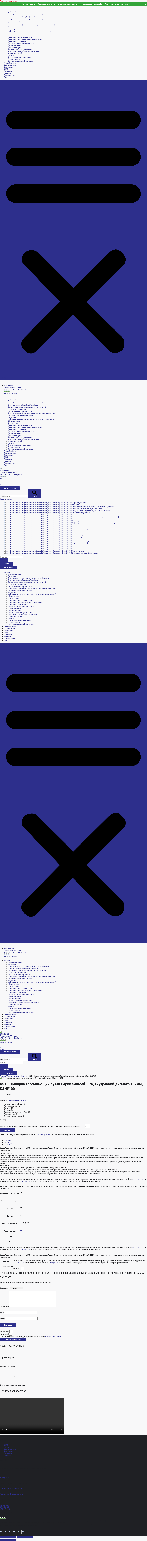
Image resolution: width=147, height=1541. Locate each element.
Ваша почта (4, 1334)
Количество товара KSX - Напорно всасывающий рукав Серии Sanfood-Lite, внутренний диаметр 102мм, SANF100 (40, 1126)
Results (6, 564)
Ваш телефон (5, 1332)
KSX (21, 1230)
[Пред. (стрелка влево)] (4, 1540)
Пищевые (24, 1076)
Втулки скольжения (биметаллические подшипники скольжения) (31, 25)
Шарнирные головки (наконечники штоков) (23, 51)
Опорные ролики (14, 35)
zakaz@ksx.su (21, 389)
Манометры (12, 29)
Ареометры (12, 13)
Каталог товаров (6, 499)
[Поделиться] (12, 1537)
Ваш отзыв (4, 1307)
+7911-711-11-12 (137, 1179)
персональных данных (53, 1337)
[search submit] (4, 560)
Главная (3, 1076)
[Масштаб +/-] (29, 1537)
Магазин (7, 9)
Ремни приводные (14, 45)
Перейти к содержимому (9, 1)
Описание (7, 1140)
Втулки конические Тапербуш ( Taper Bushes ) (24, 17)
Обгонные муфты (14, 33)
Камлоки (11, 55)
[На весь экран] (21, 1537)
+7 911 (10, 389)
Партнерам (8, 71)
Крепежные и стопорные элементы (20, 27)
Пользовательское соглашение (11, 1489)
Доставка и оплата (10, 65)
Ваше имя (17, 1268)
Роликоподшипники (15, 47)
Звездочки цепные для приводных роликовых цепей (27, 19)
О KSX (6, 69)
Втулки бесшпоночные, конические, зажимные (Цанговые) (29, 15)
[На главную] (1, 469)
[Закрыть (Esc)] (4, 1537)
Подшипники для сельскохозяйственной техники (25, 39)
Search (2, 496)
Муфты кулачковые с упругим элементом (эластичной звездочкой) (32, 31)
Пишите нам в (13, 387)
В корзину (7, 1130)
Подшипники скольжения (17, 41)
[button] (73, 230)
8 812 (10, 385)
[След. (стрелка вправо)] (12, 1540)
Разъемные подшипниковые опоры (21, 43)
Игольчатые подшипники (17, 21)
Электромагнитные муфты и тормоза (21, 61)
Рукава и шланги (14, 59)
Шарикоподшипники (15, 11)
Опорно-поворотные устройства (19, 57)
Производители (9, 75)
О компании (8, 67)
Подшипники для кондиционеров (20, 37)
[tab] (75, 1140)
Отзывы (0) (8, 1144)
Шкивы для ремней (15, 53)
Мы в (5, 1505)
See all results (9, 567)
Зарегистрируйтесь (45, 1135)
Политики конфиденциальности (11, 1494)
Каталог (7, 1447)
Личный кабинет (10, 63)
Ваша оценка (5, 1288)
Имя (2, 1312)
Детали (6, 1142)
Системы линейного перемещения (20, 49)
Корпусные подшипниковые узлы (20, 23)
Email (2, 1318)
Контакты (7, 73)
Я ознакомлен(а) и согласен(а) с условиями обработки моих (32, 1337)
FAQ (5, 77)
